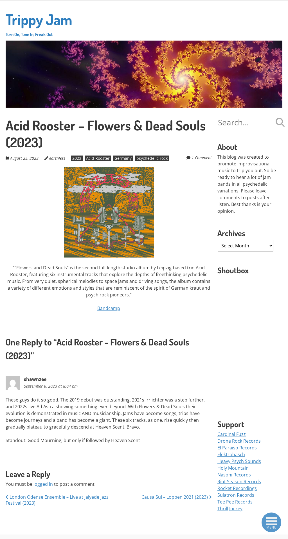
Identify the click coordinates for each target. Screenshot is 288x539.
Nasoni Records (234, 475)
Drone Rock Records (239, 441)
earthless (57, 158)
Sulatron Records (235, 495)
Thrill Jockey (229, 508)
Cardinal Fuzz (231, 434)
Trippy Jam (39, 23)
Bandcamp (108, 308)
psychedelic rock (152, 158)
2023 (76, 158)
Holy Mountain (233, 468)
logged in (43, 484)
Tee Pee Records (235, 502)
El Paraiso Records (237, 448)
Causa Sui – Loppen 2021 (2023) (175, 497)
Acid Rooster (98, 158)
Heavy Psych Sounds (239, 461)
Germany (123, 158)
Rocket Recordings (237, 488)
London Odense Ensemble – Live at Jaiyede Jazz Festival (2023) (57, 500)
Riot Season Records (239, 481)
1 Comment (202, 157)
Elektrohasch (231, 454)
